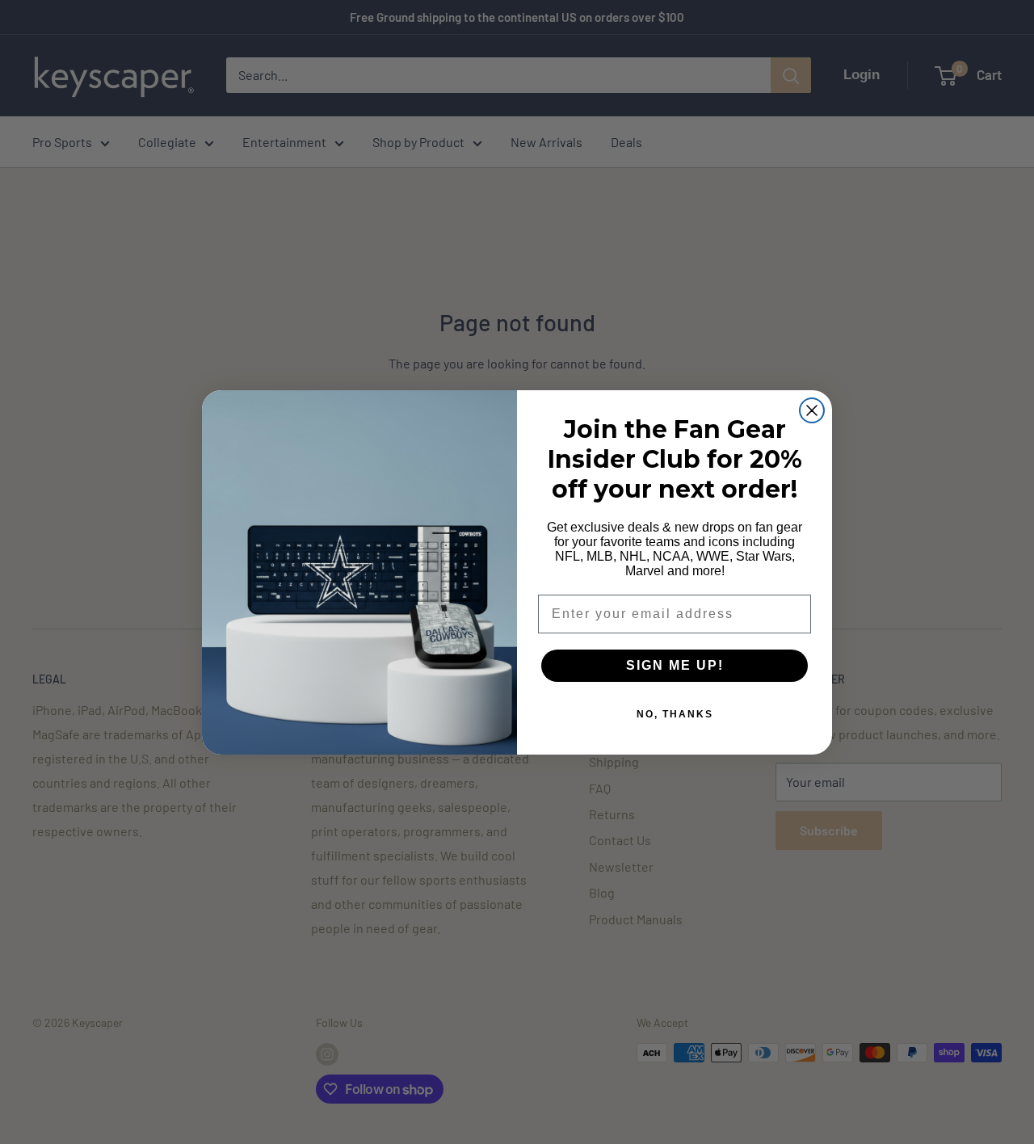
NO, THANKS (675, 714)
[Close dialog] (812, 410)
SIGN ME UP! (675, 665)
